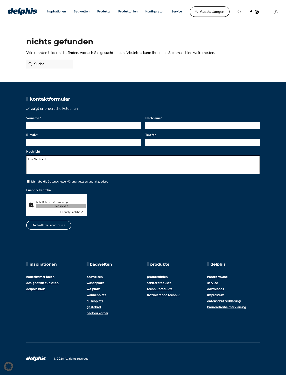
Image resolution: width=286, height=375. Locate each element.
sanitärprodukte (159, 283)
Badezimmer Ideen (40, 277)
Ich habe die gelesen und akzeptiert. (69, 182)
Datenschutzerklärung (62, 182)
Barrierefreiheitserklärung (226, 307)
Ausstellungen (212, 11)
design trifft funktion (42, 283)
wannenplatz (96, 295)
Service (212, 283)
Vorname (33, 118)
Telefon (150, 135)
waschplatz (95, 283)
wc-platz (93, 289)
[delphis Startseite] (36, 358)
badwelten (95, 277)
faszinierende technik (163, 295)
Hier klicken (61, 206)
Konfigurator (154, 11)
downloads (215, 289)
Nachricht (33, 151)
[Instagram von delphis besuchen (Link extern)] (257, 11)
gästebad (94, 307)
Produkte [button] (104, 11)
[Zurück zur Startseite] (22, 11)
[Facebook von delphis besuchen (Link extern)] (251, 11)
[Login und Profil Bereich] (276, 11)
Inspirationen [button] (56, 11)
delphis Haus (35, 289)
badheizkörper (97, 313)
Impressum (215, 295)
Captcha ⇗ (71, 212)
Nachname (153, 118)
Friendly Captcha (38, 190)
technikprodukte (160, 289)
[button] (239, 11)
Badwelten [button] (81, 11)
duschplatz (95, 301)
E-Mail (32, 135)
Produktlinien (128, 11)
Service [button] (176, 11)
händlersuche (217, 277)
